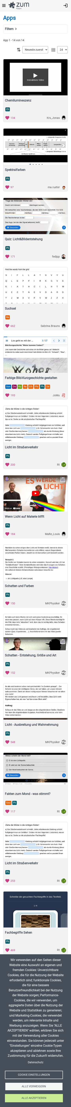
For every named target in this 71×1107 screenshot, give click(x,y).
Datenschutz (35, 1062)
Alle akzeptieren (33, 1098)
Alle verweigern (34, 1086)
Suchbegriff (12, 34)
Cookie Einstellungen (34, 1074)
